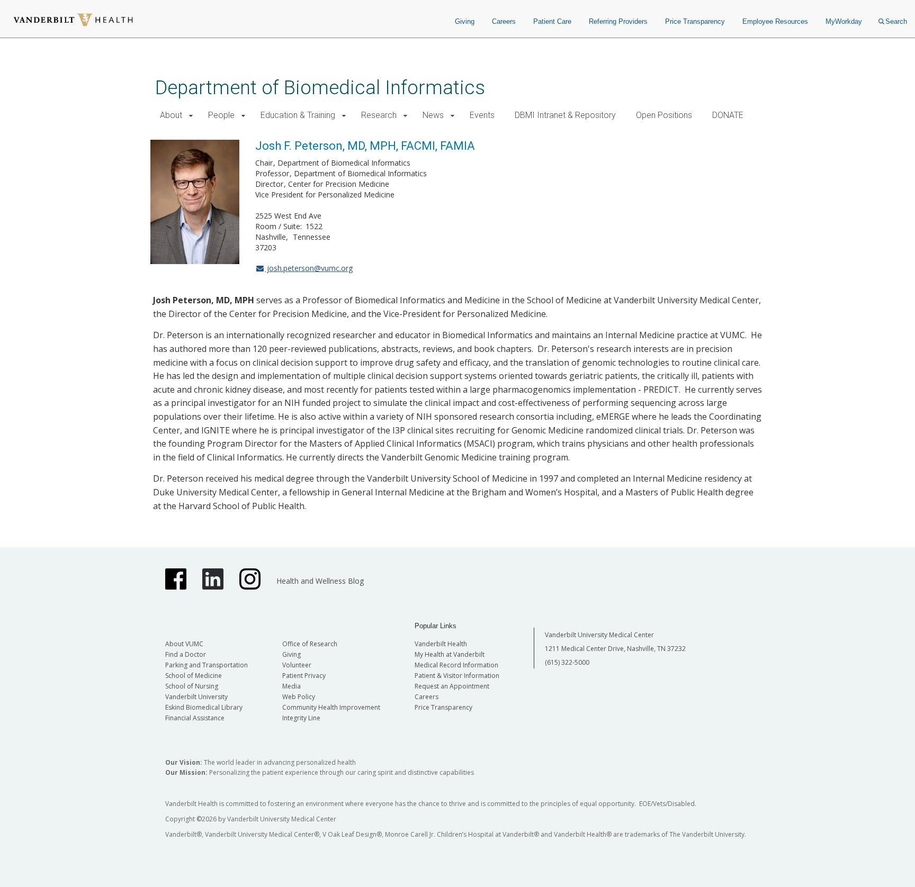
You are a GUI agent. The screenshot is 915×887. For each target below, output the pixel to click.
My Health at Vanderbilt (450, 654)
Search (896, 21)
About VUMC (184, 643)
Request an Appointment (452, 686)
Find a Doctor (185, 654)
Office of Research (309, 643)
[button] (190, 115)
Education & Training (298, 115)
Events (482, 115)
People (221, 115)
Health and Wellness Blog (320, 581)
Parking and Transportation (206, 664)
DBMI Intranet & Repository (565, 115)
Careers (504, 21)
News (433, 115)
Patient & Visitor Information (457, 675)
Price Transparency (695, 21)
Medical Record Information (456, 664)
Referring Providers (618, 21)
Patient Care (552, 21)
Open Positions (664, 115)
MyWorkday (844, 21)
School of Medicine (193, 675)
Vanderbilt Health (441, 643)
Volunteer (296, 664)
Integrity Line (301, 717)
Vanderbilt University (196, 696)
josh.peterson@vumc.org (309, 268)
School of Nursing (191, 686)
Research (379, 115)
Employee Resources (775, 21)
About (171, 115)
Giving (464, 21)
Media (291, 686)
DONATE (727, 115)
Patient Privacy (304, 675)
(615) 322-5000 (567, 662)
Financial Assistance (195, 717)
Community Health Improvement (331, 707)
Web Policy (298, 696)
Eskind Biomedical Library (204, 707)
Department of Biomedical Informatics (320, 87)
